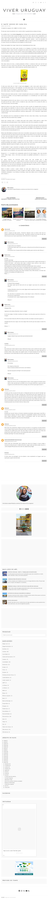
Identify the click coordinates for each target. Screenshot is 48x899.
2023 (5, 745)
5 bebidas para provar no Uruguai (17, 579)
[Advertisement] (24, 618)
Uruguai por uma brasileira (10, 897)
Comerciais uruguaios (9, 784)
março (6, 787)
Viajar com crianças (6, 726)
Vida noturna (5, 729)
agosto (6, 770)
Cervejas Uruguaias (9, 778)
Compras (4, 659)
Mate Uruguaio (12, 179)
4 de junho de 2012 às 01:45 (9, 306)
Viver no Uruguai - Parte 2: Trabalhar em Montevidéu (22, 572)
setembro (7, 768)
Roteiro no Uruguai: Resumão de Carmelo (19, 593)
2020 (5, 749)
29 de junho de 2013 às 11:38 (13, 379)
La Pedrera (4, 687)
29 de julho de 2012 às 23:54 (13, 361)
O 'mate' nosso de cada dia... (10, 776)
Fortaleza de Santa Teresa (8, 674)
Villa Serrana (5, 732)
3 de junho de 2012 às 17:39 (13, 281)
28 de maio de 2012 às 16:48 (9, 230)
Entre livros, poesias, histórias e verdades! (13, 781)
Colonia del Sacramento (7, 656)
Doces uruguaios (12, 600)
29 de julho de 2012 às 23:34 (9, 345)
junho (6, 773)
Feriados (4, 672)
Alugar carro (5, 643)
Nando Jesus (7, 254)
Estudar (4, 667)
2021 (5, 748)
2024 (5, 743)
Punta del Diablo (6, 713)
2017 (5, 754)
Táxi (3, 724)
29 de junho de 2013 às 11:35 (13, 333)
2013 (5, 760)
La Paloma (4, 685)
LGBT (3, 682)
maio (6, 774)
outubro (7, 767)
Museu (3, 693)
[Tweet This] (5, 182)
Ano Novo (4, 648)
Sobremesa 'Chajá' (8, 779)
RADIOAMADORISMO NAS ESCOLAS (13, 439)
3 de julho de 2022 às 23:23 (9, 454)
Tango (3, 721)
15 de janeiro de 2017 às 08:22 (9, 390)
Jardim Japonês (5, 680)
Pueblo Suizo (5, 708)
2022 (5, 746)
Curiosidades (8, 179)
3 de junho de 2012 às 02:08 (9, 256)
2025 (5, 742)
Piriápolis (4, 706)
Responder (44, 238)
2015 (5, 757)
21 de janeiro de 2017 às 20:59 (9, 409)
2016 (5, 756)
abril (6, 785)
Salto (3, 719)
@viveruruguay (19, 852)
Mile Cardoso (11, 242)
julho (6, 771)
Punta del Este (5, 716)
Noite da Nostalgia (6, 700)
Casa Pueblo (5, 654)
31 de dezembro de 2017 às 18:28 (10, 441)
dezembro (7, 763)
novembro (7, 765)
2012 (5, 762)
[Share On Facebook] (2, 182)
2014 (5, 759)
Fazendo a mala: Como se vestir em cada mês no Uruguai (23, 586)
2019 (5, 751)
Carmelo (4, 651)
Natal (3, 698)
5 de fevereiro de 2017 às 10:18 (10, 425)
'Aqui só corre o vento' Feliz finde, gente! (12, 850)
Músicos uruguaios (6, 695)
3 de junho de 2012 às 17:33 (13, 243)
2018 (5, 753)
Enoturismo (4, 664)
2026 (5, 740)
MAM (3, 690)
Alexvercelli (7, 229)
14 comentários (3, 178)
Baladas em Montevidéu (10, 782)
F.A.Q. (3, 669)
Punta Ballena (5, 711)
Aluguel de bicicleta (6, 646)
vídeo (8, 153)
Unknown (6, 389)
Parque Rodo (5, 703)
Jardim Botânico (6, 677)
